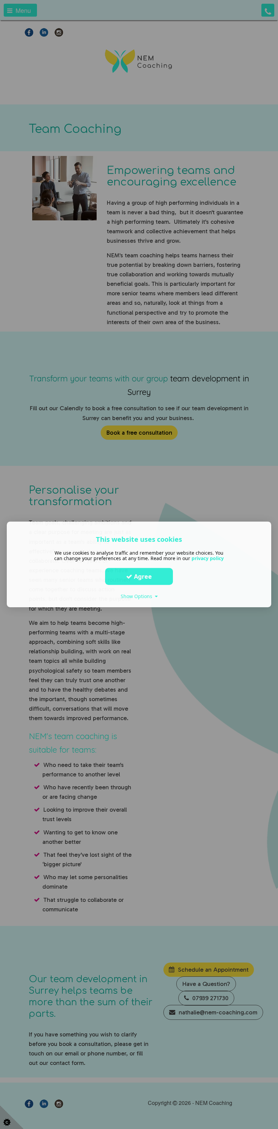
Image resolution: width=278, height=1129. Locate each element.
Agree (142, 576)
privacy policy (208, 558)
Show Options (138, 596)
